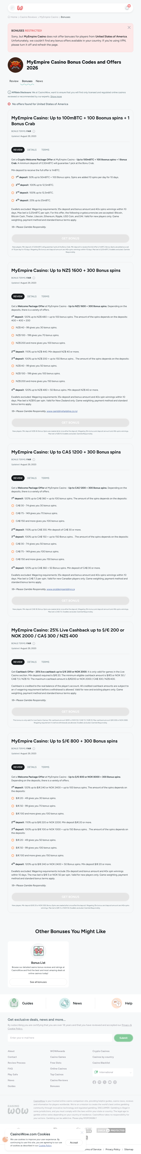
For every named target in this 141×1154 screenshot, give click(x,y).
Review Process (16, 1062)
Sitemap (128, 1149)
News (39, 81)
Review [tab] (18, 149)
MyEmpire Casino (49, 17)
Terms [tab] (45, 149)
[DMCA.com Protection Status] (111, 1130)
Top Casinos (56, 1074)
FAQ (10, 1068)
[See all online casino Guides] (14, 1003)
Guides (11, 1086)
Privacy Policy (113, 1149)
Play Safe (13, 1074)
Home (14, 17)
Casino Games (58, 1057)
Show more (56, 96)
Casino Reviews (28, 17)
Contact (12, 1057)
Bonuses (27, 81)
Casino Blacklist (101, 1062)
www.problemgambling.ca (61, 589)
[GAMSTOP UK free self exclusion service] (88, 1130)
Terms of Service (92, 1149)
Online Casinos (58, 1068)
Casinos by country (103, 1057)
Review (14, 81)
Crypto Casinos (101, 1051)
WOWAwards (57, 1051)
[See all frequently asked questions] (116, 1003)
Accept (74, 1142)
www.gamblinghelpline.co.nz (62, 411)
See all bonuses (38, 982)
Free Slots (55, 1062)
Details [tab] (32, 149)
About (11, 1051)
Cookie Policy (45, 1145)
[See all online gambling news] (64, 1003)
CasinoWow (39, 1101)
